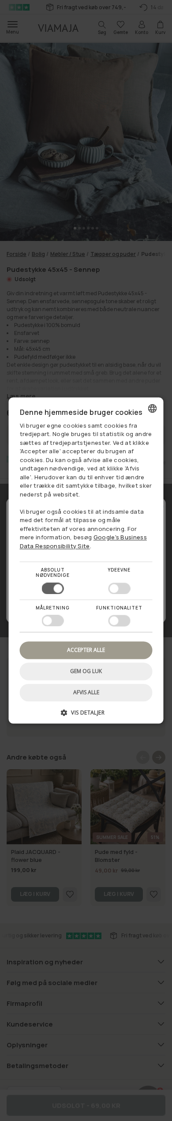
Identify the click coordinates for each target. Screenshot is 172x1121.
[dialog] (86, 560)
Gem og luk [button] (86, 671)
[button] (86, 716)
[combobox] (152, 408)
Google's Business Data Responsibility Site (83, 542)
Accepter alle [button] (86, 650)
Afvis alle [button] (86, 692)
